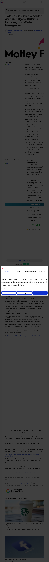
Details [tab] (18, 271)
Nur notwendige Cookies (8, 293)
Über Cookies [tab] (42, 271)
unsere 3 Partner (9, 278)
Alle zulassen (40, 293)
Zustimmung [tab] (6, 271)
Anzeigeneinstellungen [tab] (30, 271)
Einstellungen (24, 293)
